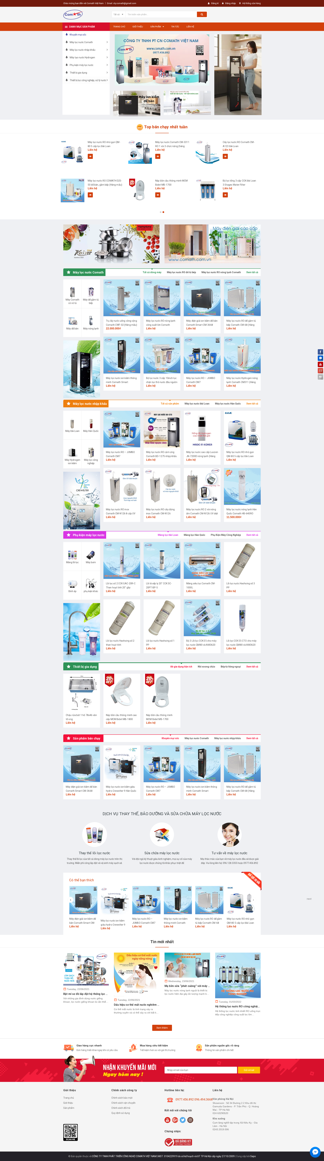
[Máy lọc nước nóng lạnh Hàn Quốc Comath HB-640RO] (242, 486)
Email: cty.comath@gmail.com (121, 3)
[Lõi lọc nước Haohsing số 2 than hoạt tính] (121, 617)
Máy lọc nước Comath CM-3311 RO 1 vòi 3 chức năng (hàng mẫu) (172, 146)
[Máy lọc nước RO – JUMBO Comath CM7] (202, 355)
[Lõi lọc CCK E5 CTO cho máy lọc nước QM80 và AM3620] (242, 617)
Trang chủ (68, 1097)
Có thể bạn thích (81, 880)
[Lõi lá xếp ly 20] (162, 560)
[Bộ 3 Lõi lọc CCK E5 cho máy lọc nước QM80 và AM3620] (202, 617)
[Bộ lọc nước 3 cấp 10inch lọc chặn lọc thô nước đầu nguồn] (162, 355)
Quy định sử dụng (120, 1113)
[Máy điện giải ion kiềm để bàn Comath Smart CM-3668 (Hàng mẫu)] (202, 297)
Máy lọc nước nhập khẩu (227, 738)
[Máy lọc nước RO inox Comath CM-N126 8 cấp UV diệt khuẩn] (121, 486)
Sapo (253, 1156)
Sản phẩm (68, 1108)
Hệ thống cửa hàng (251, 3)
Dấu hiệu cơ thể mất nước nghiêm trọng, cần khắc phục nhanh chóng (157, 1004)
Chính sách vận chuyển (123, 1103)
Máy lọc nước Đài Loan (197, 403)
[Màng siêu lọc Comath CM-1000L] (202, 560)
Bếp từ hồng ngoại (231, 666)
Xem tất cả (252, 272)
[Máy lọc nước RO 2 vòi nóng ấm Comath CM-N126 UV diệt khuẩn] (202, 486)
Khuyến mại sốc (170, 738)
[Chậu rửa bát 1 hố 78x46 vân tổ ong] (81, 692)
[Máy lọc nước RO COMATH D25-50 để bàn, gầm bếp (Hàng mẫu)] (72, 190)
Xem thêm (162, 1027)
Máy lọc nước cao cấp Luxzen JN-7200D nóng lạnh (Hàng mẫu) (202, 456)
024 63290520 (220, 1113)
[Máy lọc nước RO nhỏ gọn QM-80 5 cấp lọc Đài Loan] (72, 152)
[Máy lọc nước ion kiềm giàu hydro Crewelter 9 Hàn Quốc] (121, 763)
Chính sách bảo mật (121, 1097)
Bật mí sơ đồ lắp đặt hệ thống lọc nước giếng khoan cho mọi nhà (104, 994)
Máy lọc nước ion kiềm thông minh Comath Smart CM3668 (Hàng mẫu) (121, 382)
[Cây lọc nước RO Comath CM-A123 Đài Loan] (207, 152)
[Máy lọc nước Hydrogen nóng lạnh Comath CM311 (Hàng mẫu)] (242, 355)
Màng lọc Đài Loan (168, 535)
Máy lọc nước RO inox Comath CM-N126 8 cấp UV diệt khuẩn (120, 513)
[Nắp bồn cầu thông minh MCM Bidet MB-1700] (140, 190)
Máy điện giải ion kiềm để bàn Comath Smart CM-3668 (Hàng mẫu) (202, 324)
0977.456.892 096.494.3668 (194, 1099)
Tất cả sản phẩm (170, 403)
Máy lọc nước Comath (197, 738)
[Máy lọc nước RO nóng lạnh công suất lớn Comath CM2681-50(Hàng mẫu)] (162, 297)
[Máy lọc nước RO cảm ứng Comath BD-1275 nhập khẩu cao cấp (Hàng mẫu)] (162, 429)
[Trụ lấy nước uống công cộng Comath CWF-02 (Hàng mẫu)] (121, 297)
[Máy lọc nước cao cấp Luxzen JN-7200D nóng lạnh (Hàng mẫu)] (202, 429)
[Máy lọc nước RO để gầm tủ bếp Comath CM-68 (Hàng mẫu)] (242, 297)
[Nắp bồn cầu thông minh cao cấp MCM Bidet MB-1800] (121, 692)
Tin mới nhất (162, 941)
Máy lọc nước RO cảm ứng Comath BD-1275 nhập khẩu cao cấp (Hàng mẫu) (161, 456)
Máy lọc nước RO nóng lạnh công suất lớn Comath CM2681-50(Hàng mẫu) (161, 324)
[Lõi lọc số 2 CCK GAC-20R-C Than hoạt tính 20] (121, 560)
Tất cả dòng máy (152, 272)
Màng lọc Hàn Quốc (194, 535)
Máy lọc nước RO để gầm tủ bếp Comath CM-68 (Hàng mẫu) (241, 324)
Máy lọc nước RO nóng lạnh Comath (221, 272)
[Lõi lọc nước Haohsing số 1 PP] (162, 617)
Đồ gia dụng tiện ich (181, 666)
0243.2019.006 (221, 1129)
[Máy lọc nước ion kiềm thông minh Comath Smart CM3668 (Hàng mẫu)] (121, 355)
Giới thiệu (68, 1103)
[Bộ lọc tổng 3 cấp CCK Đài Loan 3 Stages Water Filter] (207, 190)
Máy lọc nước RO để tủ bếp (181, 272)
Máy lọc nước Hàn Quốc (228, 403)
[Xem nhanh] (90, 156)
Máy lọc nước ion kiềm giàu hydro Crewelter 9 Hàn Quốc (113, 924)
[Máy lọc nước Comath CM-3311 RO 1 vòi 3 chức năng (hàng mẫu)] (140, 152)
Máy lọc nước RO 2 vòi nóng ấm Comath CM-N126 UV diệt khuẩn (202, 513)
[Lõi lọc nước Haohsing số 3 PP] (242, 560)
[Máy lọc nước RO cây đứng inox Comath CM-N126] (162, 486)
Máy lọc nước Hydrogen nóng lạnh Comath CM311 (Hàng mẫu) (242, 382)
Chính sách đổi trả (120, 1108)
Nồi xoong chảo (206, 666)
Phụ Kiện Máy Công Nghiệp (226, 535)
